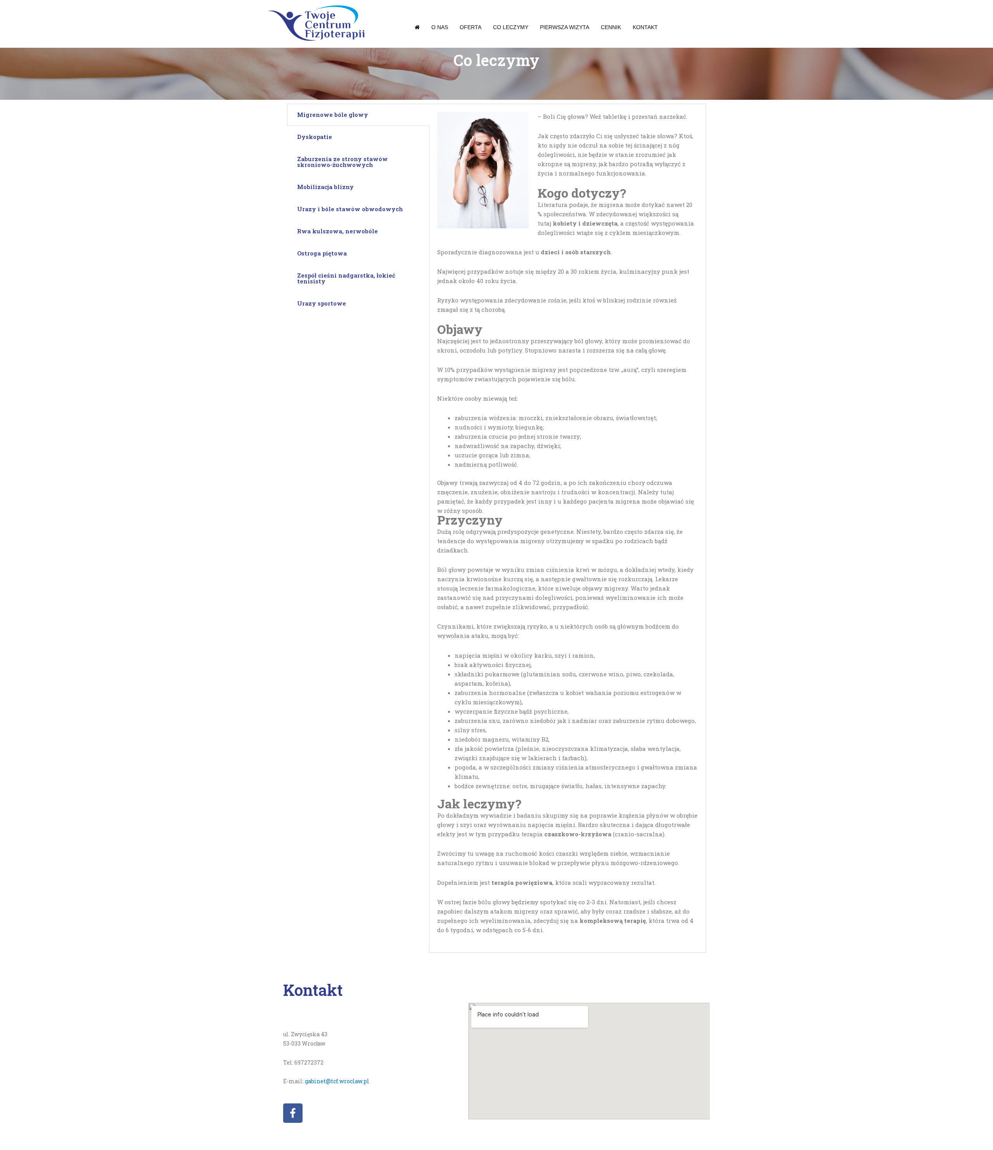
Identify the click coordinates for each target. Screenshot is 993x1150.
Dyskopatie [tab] (314, 137)
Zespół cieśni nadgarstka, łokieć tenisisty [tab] (346, 278)
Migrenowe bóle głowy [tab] (332, 114)
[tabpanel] (567, 528)
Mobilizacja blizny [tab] (325, 187)
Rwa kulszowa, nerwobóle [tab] (337, 231)
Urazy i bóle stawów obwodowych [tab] (350, 209)
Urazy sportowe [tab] (321, 303)
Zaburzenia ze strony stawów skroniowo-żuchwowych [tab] (342, 162)
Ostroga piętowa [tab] (322, 253)
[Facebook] (293, 1113)
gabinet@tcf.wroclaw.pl (337, 1081)
